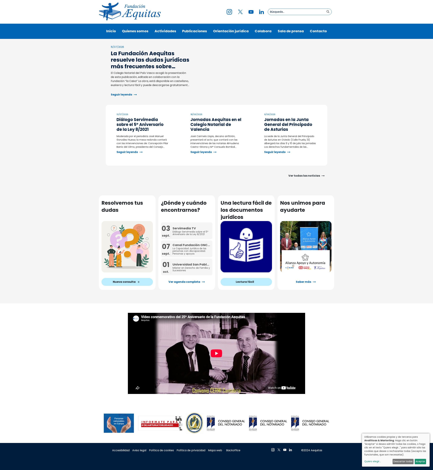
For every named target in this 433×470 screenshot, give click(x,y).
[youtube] (251, 12)
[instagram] (229, 12)
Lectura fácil (245, 282)
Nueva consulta (124, 282)
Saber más (303, 282)
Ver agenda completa (184, 282)
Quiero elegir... (372, 461)
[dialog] (396, 450)
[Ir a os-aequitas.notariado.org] (129, 12)
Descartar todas (403, 461)
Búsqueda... (277, 12)
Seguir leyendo (121, 95)
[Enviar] (328, 12)
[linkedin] (261, 12)
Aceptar (420, 461)
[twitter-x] (240, 12)
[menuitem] (111, 31)
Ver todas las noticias (304, 176)
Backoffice (233, 450)
